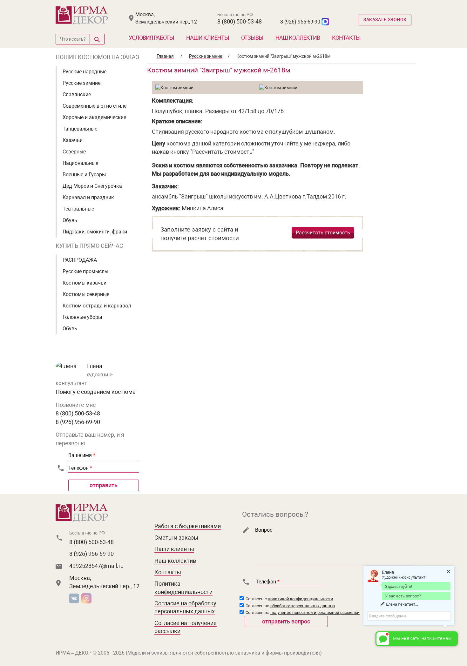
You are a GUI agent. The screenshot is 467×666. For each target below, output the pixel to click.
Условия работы (151, 37)
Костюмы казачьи (84, 283)
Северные (74, 152)
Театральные (78, 209)
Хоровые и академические (94, 117)
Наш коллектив (297, 37)
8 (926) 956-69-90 (300, 22)
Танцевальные (80, 129)
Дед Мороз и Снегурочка (92, 186)
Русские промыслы (85, 271)
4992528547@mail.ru (96, 565)
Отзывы (252, 37)
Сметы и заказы (176, 537)
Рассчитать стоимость (323, 233)
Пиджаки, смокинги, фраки (95, 232)
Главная (165, 56)
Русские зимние (81, 83)
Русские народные (84, 72)
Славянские (77, 94)
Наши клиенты (207, 37)
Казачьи (73, 140)
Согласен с (289, 598)
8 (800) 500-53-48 (239, 21)
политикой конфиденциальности (300, 598)
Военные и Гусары (84, 175)
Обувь (70, 220)
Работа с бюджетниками (187, 526)
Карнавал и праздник (88, 197)
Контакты (346, 37)
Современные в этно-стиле (94, 106)
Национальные (80, 163)
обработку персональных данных (302, 605)
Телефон (80, 468)
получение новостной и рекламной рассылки (315, 612)
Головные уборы (82, 317)
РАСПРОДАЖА (80, 260)
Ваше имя (81, 455)
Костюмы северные (86, 294)
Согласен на (290, 605)
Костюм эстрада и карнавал (97, 306)
